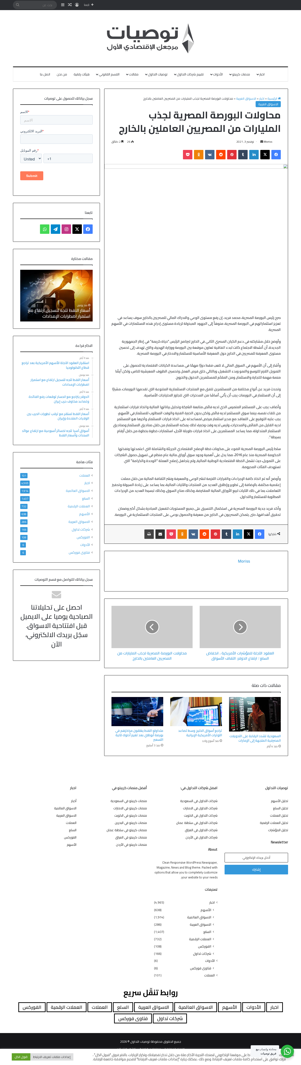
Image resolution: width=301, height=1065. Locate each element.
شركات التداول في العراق (201, 830)
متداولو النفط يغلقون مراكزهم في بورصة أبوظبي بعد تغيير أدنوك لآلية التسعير (139, 735)
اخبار (262, 74)
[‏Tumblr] (243, 154)
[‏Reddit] (221, 154)
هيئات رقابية (82, 74)
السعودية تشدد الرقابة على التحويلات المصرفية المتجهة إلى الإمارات (255, 738)
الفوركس (83, 537)
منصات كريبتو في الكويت (130, 815)
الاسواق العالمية (78, 490)
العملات (84, 475)
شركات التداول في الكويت (201, 815)
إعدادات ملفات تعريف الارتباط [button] (52, 1057)
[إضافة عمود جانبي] (62, 5)
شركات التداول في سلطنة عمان (197, 823)
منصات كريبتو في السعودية (129, 801)
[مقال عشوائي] (69, 5)
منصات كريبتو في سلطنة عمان (127, 830)
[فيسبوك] (276, 154)
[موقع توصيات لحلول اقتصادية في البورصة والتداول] (150, 38)
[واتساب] (44, 229)
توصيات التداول (157, 74)
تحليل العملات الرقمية (274, 823)
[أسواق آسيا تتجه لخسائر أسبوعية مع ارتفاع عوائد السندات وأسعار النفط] (56, 295)
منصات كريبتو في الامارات (130, 808)
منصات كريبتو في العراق (131, 837)
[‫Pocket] (187, 154)
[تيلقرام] (55, 229)
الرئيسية (272, 98)
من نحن (62, 74)
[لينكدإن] (254, 154)
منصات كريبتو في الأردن (131, 845)
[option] (56, 295)
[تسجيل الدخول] (76, 5)
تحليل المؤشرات (278, 830)
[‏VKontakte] (209, 154)
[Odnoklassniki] (198, 154)
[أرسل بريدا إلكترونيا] (261, 141)
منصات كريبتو (241, 74)
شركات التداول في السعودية (199, 801)
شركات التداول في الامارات (200, 808)
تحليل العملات (279, 815)
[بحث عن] (17, 5)
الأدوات (218, 74)
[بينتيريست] (232, 154)
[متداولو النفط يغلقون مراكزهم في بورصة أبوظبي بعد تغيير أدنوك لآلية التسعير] (137, 711)
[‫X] (265, 154)
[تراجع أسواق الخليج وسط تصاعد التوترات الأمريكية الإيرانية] (196, 711)
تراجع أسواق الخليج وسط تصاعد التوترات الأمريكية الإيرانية (200, 733)
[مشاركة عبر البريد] (160, 534)
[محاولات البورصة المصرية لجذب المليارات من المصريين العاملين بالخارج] (152, 627)
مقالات (134, 74)
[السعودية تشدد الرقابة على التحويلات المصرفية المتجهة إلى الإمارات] (255, 714)
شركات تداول (81, 529)
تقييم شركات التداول (190, 74)
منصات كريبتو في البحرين (131, 823)
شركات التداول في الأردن (202, 837)
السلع (86, 498)
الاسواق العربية (246, 98)
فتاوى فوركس (79, 552)
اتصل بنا (45, 74)
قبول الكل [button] (21, 1057)
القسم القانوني (109, 74)
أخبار (73, 801)
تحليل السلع (280, 808)
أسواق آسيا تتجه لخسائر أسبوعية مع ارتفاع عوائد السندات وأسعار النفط (57, 313)
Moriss (268, 141)
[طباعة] (149, 534)
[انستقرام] (66, 229)
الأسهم (84, 513)
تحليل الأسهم (279, 801)
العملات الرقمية (79, 506)
